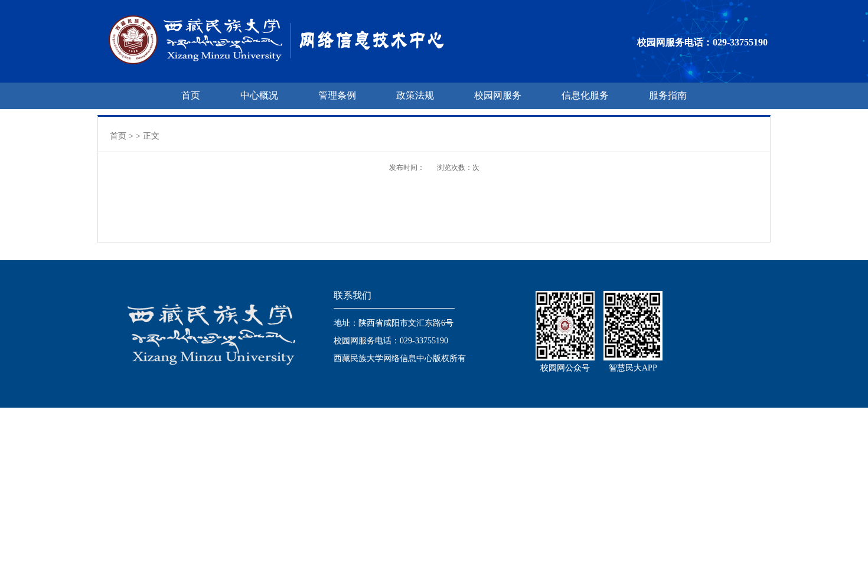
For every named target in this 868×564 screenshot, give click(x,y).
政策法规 (415, 95)
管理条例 (337, 95)
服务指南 (668, 95)
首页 (190, 95)
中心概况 (259, 95)
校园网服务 (497, 95)
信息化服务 (585, 95)
